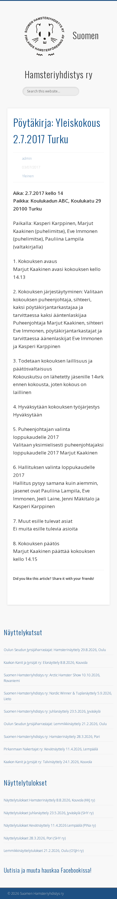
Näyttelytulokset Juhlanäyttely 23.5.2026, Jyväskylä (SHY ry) (48, 812)
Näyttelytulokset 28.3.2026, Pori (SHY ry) (35, 838)
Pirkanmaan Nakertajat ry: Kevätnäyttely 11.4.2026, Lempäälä (51, 749)
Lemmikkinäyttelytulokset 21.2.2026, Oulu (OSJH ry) (43, 850)
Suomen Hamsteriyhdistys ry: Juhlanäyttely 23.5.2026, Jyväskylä (52, 711)
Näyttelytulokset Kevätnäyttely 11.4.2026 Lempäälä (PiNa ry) (50, 825)
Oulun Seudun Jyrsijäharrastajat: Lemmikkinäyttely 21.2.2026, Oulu (55, 723)
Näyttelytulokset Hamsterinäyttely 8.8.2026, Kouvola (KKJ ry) (49, 800)
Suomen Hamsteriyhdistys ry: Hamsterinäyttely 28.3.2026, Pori (52, 736)
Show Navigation (95, 50)
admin (27, 158)
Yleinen (28, 176)
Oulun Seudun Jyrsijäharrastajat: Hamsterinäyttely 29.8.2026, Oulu (55, 649)
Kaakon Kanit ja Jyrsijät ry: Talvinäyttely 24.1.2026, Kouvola (48, 761)
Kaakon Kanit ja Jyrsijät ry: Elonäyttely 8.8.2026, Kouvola (45, 662)
